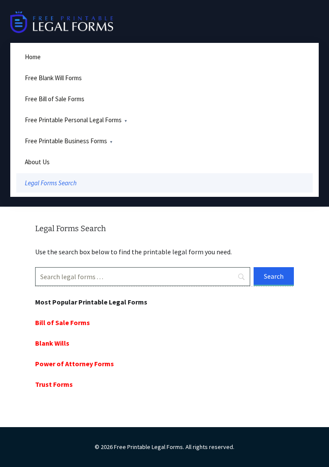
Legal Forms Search (51, 183)
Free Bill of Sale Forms (54, 99)
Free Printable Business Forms (66, 141)
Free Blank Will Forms (53, 78)
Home (33, 57)
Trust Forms (54, 384)
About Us (37, 162)
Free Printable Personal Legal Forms (73, 120)
